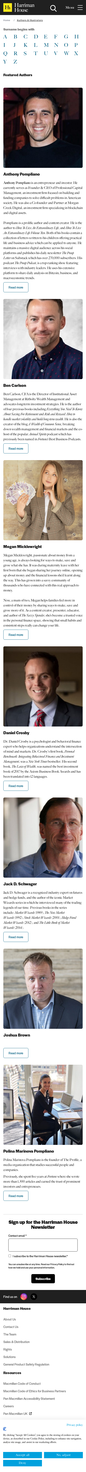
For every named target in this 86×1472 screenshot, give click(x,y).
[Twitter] (33, 1296)
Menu (70, 7)
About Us (9, 1319)
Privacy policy (75, 1425)
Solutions (9, 1356)
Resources (12, 1372)
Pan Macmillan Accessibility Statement (29, 1398)
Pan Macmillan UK (15, 1413)
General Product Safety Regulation (26, 1364)
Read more (16, 287)
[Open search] (53, 8)
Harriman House (17, 1308)
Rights (7, 1349)
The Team (9, 1334)
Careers (8, 1406)
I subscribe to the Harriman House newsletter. (40, 1256)
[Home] (18, 8)
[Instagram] (23, 1296)
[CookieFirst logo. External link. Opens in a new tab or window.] (4, 1429)
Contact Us (10, 1326)
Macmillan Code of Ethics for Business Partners (34, 1391)
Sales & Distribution (16, 1341)
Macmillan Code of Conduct (22, 1383)
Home (6, 20)
